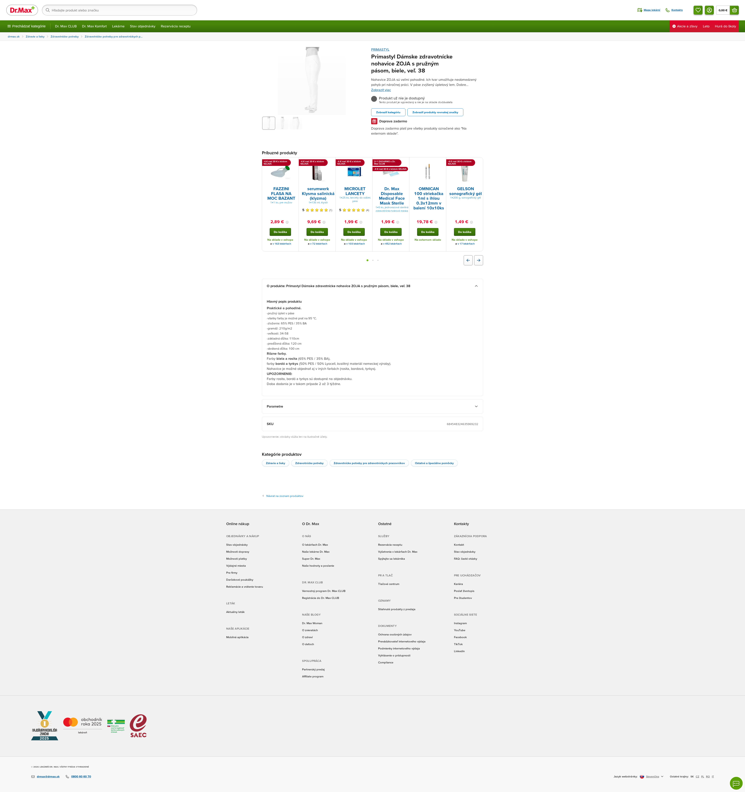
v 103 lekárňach (355, 243)
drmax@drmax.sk (48, 776)
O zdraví (307, 637)
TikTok (458, 644)
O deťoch (308, 644)
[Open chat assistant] (736, 783)
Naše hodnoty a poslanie (318, 565)
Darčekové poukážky (239, 579)
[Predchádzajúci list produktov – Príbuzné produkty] (468, 260)
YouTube (459, 630)
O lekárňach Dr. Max (315, 544)
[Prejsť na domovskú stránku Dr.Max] (22, 10)
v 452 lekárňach (392, 243)
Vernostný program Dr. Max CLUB (324, 590)
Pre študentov (463, 597)
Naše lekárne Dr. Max (315, 551)
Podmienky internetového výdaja (399, 648)
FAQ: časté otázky (465, 558)
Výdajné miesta (236, 565)
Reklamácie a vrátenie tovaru (244, 586)
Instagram (460, 623)
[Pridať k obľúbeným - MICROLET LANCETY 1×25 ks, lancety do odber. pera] (368, 162)
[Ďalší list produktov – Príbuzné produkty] (478, 260)
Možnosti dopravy (237, 551)
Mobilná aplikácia (237, 637)
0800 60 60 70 (81, 776)
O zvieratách (310, 630)
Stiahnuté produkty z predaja (396, 609)
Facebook (460, 637)
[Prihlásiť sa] (709, 10)
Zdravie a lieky (275, 463)
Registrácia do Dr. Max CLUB (320, 597)
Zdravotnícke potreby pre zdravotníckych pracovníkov (369, 463)
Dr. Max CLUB (66, 26)
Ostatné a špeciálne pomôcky (434, 463)
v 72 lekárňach (318, 243)
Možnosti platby (236, 558)
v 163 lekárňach (282, 243)
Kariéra (458, 584)
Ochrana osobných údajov (394, 634)
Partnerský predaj (313, 669)
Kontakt (459, 544)
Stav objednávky (142, 26)
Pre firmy (231, 572)
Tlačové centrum (388, 584)
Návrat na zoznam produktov (284, 496)
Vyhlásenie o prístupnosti (394, 655)
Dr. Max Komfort (94, 26)
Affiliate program (312, 676)
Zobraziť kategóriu (388, 112)
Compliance (385, 662)
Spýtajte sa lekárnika (391, 558)
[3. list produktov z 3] (377, 260)
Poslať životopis (464, 590)
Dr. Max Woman (312, 623)
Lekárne (118, 26)
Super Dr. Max (311, 558)
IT (713, 776)
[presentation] (280, 171)
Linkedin (459, 651)
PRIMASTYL (380, 49)
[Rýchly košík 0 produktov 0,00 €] (734, 10)
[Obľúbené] (698, 10)
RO (708, 776)
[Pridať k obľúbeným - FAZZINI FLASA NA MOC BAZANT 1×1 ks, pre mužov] (294, 162)
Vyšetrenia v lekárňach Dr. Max (397, 551)
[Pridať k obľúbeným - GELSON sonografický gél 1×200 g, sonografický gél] (478, 162)
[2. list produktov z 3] (372, 260)
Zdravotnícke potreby (309, 463)
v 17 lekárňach (466, 243)
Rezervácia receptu (176, 26)
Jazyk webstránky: (626, 776)
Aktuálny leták (235, 611)
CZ (697, 776)
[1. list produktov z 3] (367, 260)
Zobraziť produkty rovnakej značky (435, 112)
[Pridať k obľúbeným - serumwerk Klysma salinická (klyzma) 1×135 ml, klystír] (331, 162)
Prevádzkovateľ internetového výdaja (401, 641)
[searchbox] (119, 10)
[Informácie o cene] (287, 222)
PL (702, 776)
